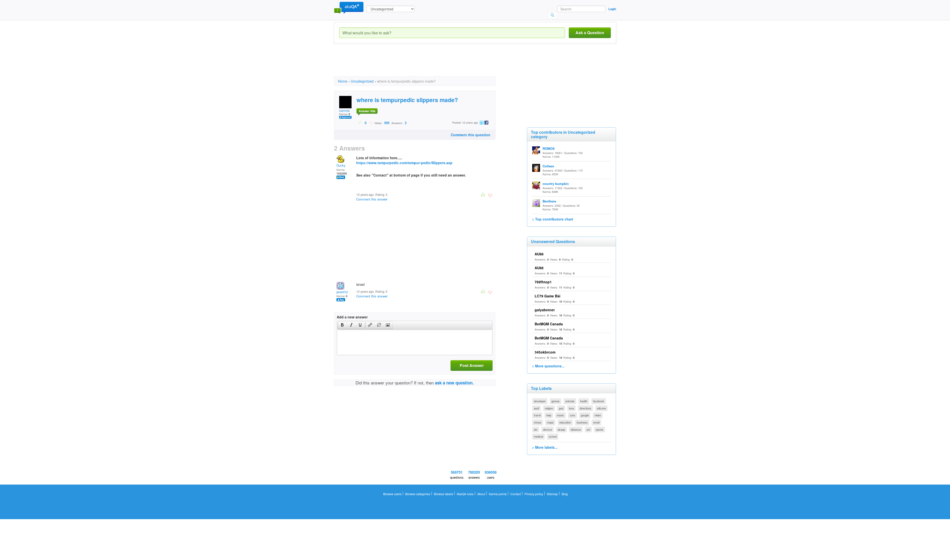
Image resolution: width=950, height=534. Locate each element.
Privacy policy (533, 494)
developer (540, 401)
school (553, 436)
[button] (342, 325)
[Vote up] (360, 123)
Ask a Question (589, 32)
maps (550, 422)
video (597, 415)
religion (549, 408)
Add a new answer (352, 316)
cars (572, 415)
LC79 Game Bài (547, 295)
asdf (536, 408)
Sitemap (552, 494)
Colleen (548, 166)
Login (612, 9)
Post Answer (472, 365)
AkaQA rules (465, 494)
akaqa (561, 429)
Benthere (549, 201)
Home (342, 81)
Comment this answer (371, 199)
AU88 (539, 253)
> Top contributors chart (552, 219)
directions (585, 408)
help (548, 415)
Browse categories (417, 494)
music (560, 415)
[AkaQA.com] (348, 7)
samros (344, 110)
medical (538, 436)
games (555, 401)
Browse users (392, 494)
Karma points (498, 494)
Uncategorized (362, 81)
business (582, 422)
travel (537, 415)
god (561, 408)
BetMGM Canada (549, 323)
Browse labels (443, 494)
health (583, 401)
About (481, 494)
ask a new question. (454, 383)
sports (599, 429)
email (596, 422)
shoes (537, 422)
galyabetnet (545, 309)
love (571, 408)
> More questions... (548, 365)
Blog (565, 494)
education (565, 422)
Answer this (367, 111)
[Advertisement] (424, 64)
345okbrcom (545, 352)
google (585, 415)
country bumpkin (556, 183)
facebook (598, 401)
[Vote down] (371, 123)
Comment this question (470, 134)
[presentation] (342, 325)
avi (588, 429)
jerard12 (342, 291)
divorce (547, 429)
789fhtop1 (543, 281)
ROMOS (549, 148)
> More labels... (545, 447)
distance (576, 429)
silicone (601, 408)
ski (535, 429)
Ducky (341, 165)
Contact (515, 494)
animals (569, 401)
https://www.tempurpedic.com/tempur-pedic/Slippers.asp (404, 162)
